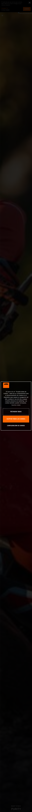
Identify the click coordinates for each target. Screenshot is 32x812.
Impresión (18, 404)
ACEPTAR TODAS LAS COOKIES (16, 419)
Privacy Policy (14, 404)
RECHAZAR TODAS (16, 411)
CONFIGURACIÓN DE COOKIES (16, 425)
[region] (16, 406)
